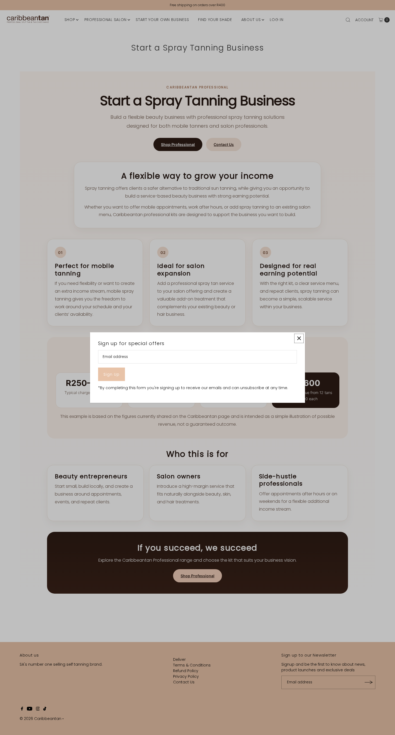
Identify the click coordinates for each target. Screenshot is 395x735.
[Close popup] (299, 338)
